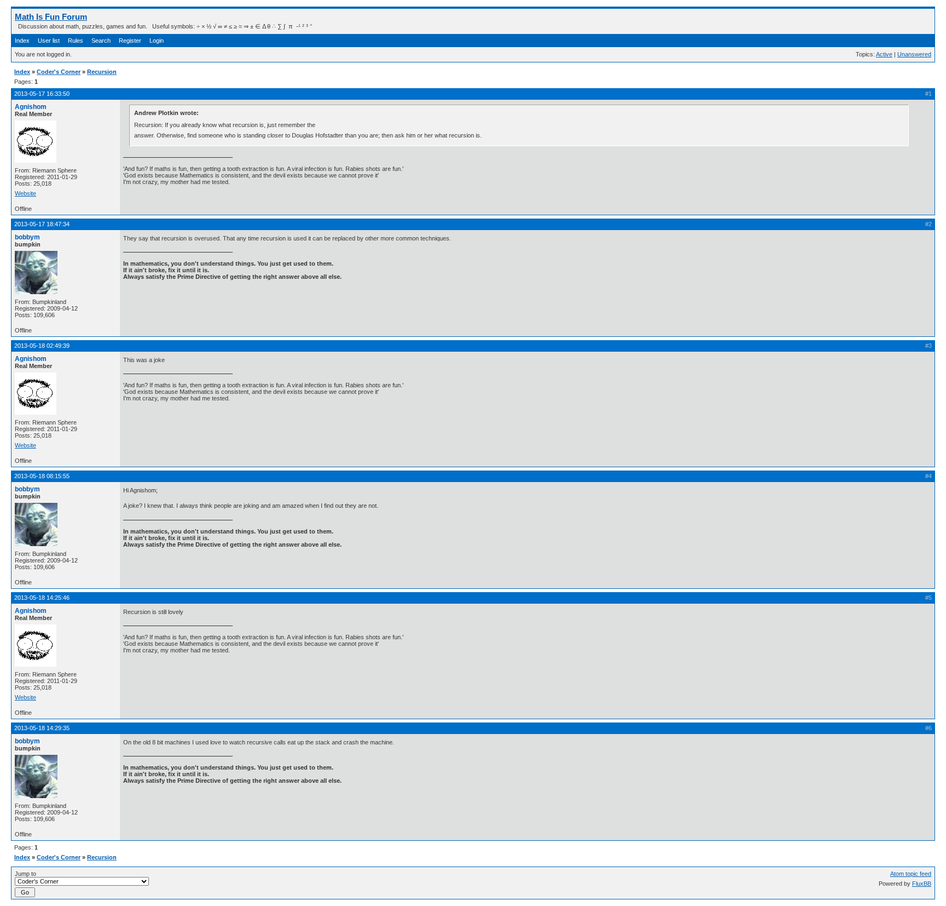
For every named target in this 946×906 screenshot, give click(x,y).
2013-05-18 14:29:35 (42, 728)
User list (49, 40)
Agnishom (31, 107)
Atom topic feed (910, 873)
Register (130, 40)
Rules (75, 40)
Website (25, 193)
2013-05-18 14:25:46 (42, 597)
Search (101, 40)
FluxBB (921, 883)
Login (156, 40)
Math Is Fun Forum (51, 16)
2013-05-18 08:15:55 (42, 476)
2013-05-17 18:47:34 (42, 224)
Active (884, 54)
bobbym (27, 237)
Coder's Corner (58, 71)
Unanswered (914, 54)
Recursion (102, 71)
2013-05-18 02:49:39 (42, 345)
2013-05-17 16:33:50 (42, 93)
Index (22, 40)
